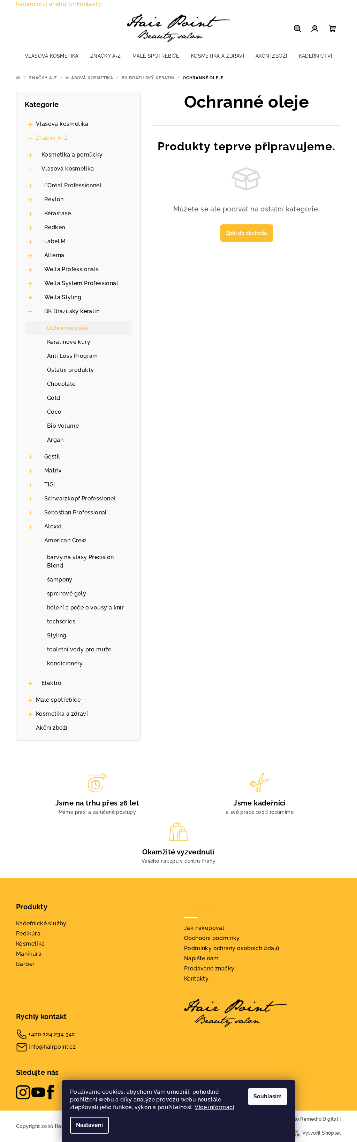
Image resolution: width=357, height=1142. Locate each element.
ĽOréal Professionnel (72, 185)
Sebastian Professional (75, 512)
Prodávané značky (209, 968)
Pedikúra (28, 933)
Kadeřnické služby (41, 923)
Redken (54, 227)
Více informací (214, 1107)
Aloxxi (52, 526)
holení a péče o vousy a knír (85, 607)
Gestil (52, 456)
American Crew (65, 540)
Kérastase (57, 213)
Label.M (55, 241)
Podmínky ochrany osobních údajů (231, 948)
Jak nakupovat (204, 928)
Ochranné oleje (68, 328)
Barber (25, 964)
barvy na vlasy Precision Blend (80, 561)
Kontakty (89, 4)
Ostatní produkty (70, 370)
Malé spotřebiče (58, 699)
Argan (55, 439)
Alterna (54, 255)
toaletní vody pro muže (79, 649)
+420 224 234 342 (51, 1034)
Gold (53, 398)
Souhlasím (267, 1096)
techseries (61, 621)
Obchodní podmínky (212, 938)
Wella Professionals (71, 269)
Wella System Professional (81, 283)
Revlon (53, 199)
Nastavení (89, 1125)
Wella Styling (62, 297)
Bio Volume (63, 425)
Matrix (52, 470)
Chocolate (61, 384)
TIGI (49, 484)
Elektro (51, 683)
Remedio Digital (319, 1119)
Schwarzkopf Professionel (80, 498)
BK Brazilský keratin (71, 311)
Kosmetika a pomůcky (72, 154)
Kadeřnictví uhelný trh (46, 4)
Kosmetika (30, 943)
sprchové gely (66, 593)
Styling (57, 635)
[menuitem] (51, 56)
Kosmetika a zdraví (62, 713)
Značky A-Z (52, 138)
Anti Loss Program (72, 356)
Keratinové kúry (68, 342)
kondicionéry (65, 663)
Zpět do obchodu (246, 233)
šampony (60, 579)
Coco (54, 412)
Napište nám (201, 958)
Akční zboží (51, 727)
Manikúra (28, 954)
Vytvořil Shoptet (321, 1133)
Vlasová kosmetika (62, 124)
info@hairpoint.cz (52, 1046)
